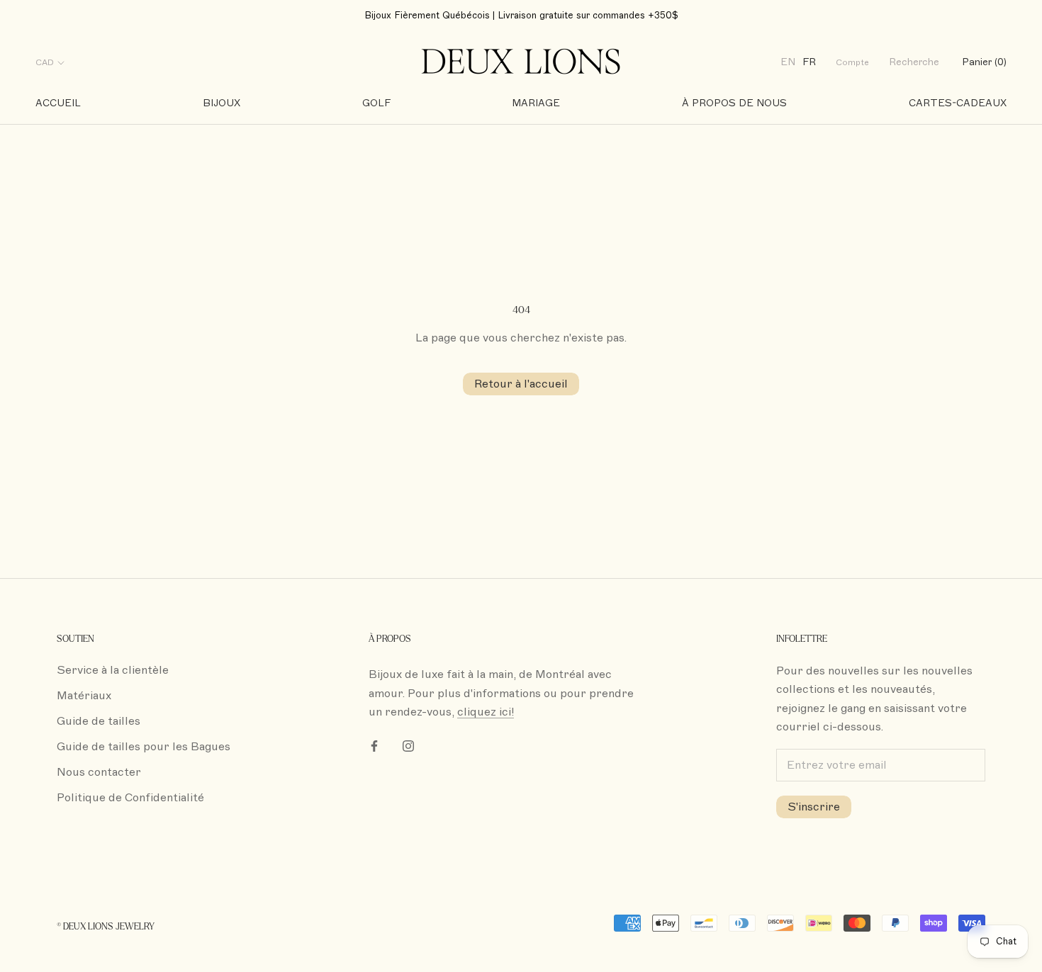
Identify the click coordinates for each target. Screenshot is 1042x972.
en (787, 63)
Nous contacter (99, 772)
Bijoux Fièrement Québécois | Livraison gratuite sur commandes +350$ (521, 15)
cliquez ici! (485, 712)
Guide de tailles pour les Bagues (143, 747)
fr (809, 63)
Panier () (984, 63)
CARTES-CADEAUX (958, 103)
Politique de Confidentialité (130, 798)
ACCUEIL (58, 103)
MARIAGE (536, 103)
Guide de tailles (98, 721)
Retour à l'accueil (521, 384)
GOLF (376, 103)
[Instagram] (408, 745)
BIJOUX (221, 103)
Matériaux (84, 696)
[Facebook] (374, 745)
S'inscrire (814, 807)
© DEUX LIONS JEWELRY (106, 927)
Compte (852, 63)
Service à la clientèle (113, 670)
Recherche (914, 63)
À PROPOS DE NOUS (734, 103)
